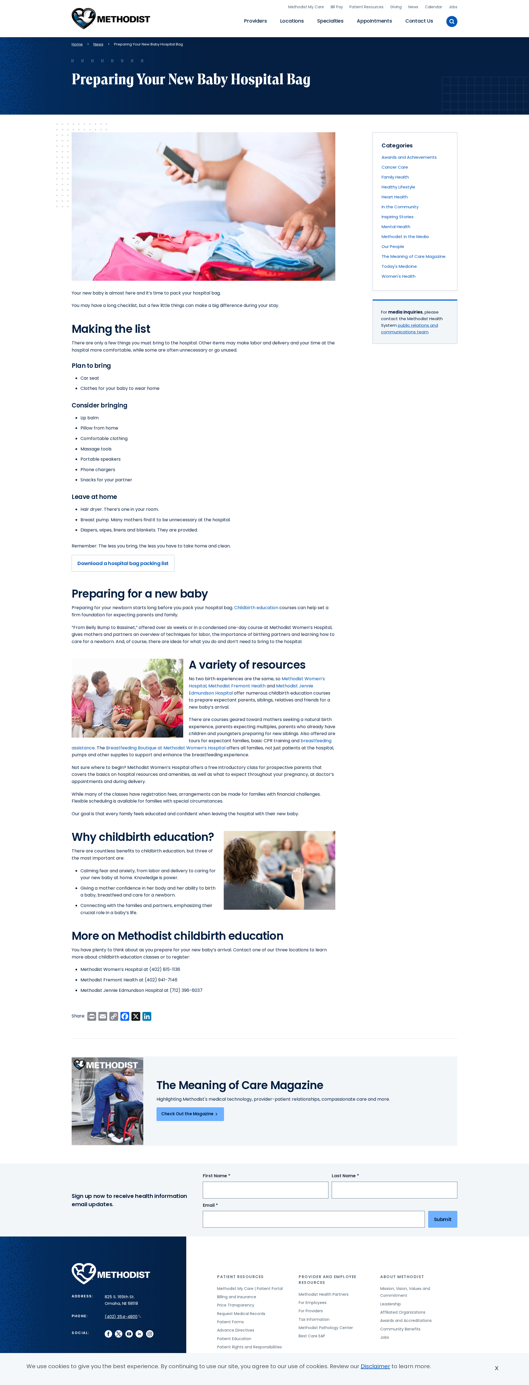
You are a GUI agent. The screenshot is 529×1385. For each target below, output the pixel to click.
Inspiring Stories (398, 217)
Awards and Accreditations (406, 1320)
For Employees (312, 1302)
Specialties (330, 20)
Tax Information (314, 1319)
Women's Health (398, 276)
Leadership (390, 1304)
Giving (396, 7)
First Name (227, 1176)
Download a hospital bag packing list (123, 563)
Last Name (355, 1176)
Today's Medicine (399, 266)
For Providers (311, 1311)
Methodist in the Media (405, 236)
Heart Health (395, 197)
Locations (292, 20)
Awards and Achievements (409, 157)
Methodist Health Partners (324, 1294)
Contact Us (419, 20)
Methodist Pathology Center (326, 1327)
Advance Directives (235, 1330)
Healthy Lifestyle (398, 187)
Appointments (374, 20)
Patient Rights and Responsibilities (249, 1347)
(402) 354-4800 (121, 1316)
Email (220, 1205)
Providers (255, 20)
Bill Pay (337, 7)
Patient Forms (230, 1322)
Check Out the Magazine (187, 1114)
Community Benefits (400, 1329)
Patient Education (234, 1338)
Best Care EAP (312, 1336)
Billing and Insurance (236, 1297)
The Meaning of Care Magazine (414, 256)
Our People (393, 246)
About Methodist (402, 1276)
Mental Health (396, 227)
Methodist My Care (306, 7)
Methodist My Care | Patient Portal (250, 1288)
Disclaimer (375, 1366)
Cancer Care (395, 167)
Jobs (453, 7)
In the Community (400, 207)
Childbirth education (256, 607)
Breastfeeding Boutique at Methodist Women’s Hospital (165, 748)
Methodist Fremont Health (237, 686)
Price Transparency (235, 1305)
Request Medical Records (241, 1313)
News (413, 7)
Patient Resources (366, 7)
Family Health (395, 177)
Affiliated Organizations (402, 1312)
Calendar (433, 7)
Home (77, 44)
